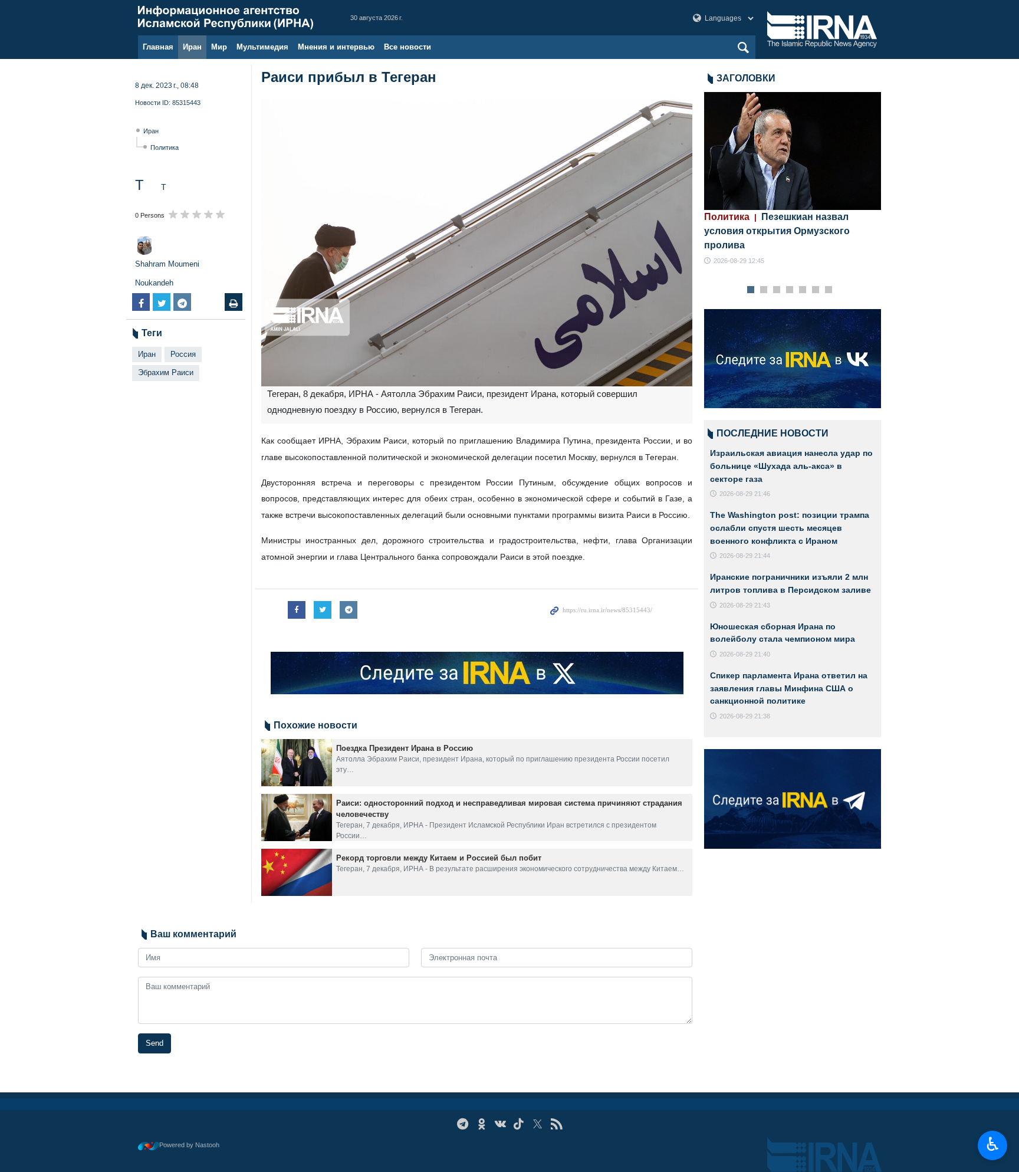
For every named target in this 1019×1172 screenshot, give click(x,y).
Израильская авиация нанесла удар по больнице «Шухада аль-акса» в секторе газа (791, 465)
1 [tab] (751, 290)
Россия (183, 354)
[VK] (500, 1124)
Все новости (407, 46)
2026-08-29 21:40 (744, 654)
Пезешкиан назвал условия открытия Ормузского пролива (777, 231)
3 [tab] (777, 290)
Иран (192, 46)
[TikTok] (519, 1124)
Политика (164, 147)
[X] (537, 1124)
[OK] (481, 1124)
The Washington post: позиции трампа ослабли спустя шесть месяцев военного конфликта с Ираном (789, 527)
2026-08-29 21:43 (744, 605)
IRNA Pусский (232, 17)
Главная (158, 46)
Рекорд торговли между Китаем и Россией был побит (438, 857)
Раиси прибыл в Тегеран (348, 77)
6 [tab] (816, 290)
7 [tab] (829, 290)
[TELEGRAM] (463, 1124)
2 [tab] (764, 290)
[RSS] (556, 1124)
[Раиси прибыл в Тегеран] (476, 242)
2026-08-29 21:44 (744, 555)
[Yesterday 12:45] (792, 151)
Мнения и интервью (336, 46)
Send (154, 1043)
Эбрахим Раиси (165, 372)
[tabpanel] (792, 179)
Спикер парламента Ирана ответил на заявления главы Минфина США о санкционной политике (788, 688)
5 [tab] (803, 290)
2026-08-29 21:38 (744, 716)
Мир (219, 46)
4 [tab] (790, 290)
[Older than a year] (296, 762)
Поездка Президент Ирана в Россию (404, 748)
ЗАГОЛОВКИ (745, 78)
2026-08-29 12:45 (739, 260)
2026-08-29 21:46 (744, 493)
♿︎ (992, 1144)
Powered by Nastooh (189, 1144)
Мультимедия (262, 46)
